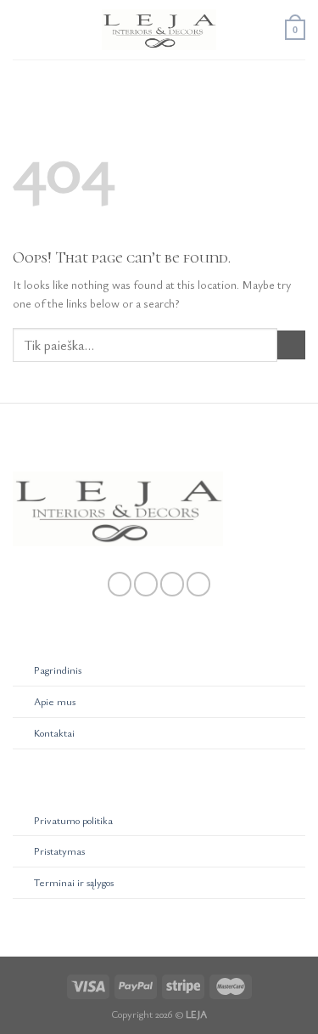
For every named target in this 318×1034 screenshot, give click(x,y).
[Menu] (22, 30)
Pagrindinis (57, 670)
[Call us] (198, 584)
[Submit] (291, 345)
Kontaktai (54, 733)
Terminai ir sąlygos (74, 882)
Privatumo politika (73, 820)
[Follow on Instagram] (146, 584)
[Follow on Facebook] (119, 584)
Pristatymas (59, 851)
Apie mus (54, 701)
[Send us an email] (172, 584)
